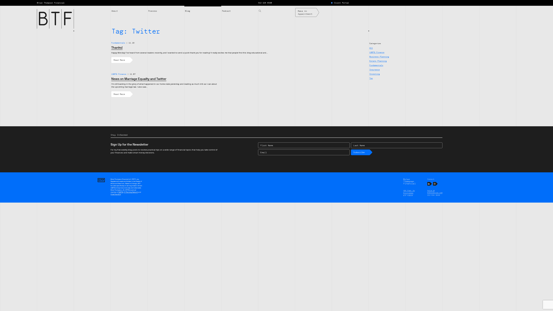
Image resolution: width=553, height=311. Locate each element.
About (114, 11)
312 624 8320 (265, 3)
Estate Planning (378, 61)
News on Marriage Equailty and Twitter (138, 79)
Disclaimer (408, 193)
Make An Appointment (305, 12)
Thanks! (117, 47)
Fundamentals (376, 65)
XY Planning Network (131, 192)
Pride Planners (116, 194)
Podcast (226, 11)
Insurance (374, 70)
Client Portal (341, 3)
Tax (371, 78)
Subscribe (359, 152)
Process (152, 11)
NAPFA (120, 192)
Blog (187, 11)
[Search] (276, 9)
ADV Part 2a (409, 190)
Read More (119, 60)
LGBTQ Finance (376, 52)
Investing (374, 74)
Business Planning (379, 57)
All (371, 48)
